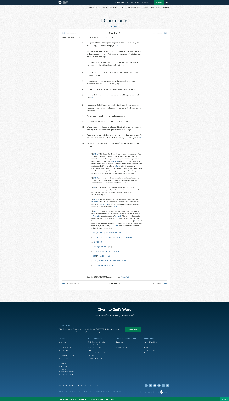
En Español (114, 26)
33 (103, 251)
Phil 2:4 (107, 251)
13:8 (94, 199)
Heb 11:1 (108, 261)
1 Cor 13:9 (101, 204)
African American (65, 347)
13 (97, 154)
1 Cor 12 (113, 161)
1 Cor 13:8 (95, 202)
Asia (60, 353)
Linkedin (159, 385)
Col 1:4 (100, 265)
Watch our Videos (127, 315)
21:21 (126, 237)
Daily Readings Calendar (128, 2)
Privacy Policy (125, 277)
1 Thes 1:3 (95, 216)
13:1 (94, 154)
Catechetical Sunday (66, 372)
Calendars (148, 347)
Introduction (68, 37)
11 (98, 37)
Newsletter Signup (150, 350)
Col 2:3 (130, 237)
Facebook (150, 385)
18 (107, 247)
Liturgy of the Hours (95, 358)
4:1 (98, 237)
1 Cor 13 (117, 166)
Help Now (159, 2)
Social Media (148, 353)
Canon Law (63, 366)
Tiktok (167, 385)
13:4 (94, 187)
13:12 (95, 261)
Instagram (163, 385)
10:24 (99, 251)
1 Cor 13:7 (118, 216)
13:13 (95, 211)
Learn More (133, 329)
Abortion (62, 342)
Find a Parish (135, 2)
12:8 (113, 237)
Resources (148, 345)
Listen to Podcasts (113, 315)
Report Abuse (146, 2)
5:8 (113, 265)
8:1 (98, 233)
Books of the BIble (94, 345)
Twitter (146, 385)
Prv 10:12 (100, 256)
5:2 (110, 247)
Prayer (90, 350)
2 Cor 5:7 (101, 261)
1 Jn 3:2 (123, 261)
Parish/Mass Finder (151, 342)
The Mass (91, 361)
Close (224, 399)
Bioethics (62, 363)
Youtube (154, 385)
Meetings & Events (122, 347)
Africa (61, 345)
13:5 (95, 251)
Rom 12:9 (108, 233)
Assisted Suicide (65, 358)
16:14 (102, 233)
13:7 (94, 256)
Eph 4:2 (100, 247)
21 (111, 251)
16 (112, 37)
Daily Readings (120, 2)
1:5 (106, 237)
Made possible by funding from (149, 392)
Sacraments (92, 355)
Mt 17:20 (119, 237)
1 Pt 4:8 (107, 256)
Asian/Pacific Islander (66, 355)
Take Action (120, 342)
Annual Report (64, 350)
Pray (117, 350)
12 (101, 37)
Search (167, 2)
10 (95, 37)
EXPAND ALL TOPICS (65, 378)
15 (109, 37)
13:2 (95, 237)
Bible (61, 361)
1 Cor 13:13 (117, 206)
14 (106, 37)
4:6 (105, 247)
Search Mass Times (94, 347)
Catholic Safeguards (66, 374)
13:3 (94, 242)
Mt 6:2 (99, 242)
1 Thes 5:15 (117, 251)
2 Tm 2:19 (116, 261)
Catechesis (63, 369)
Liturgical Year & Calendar (97, 353)
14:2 (101, 237)
